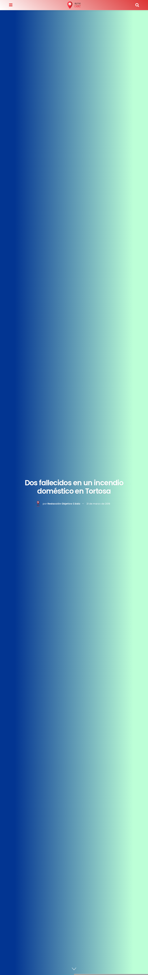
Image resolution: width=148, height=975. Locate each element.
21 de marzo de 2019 (98, 503)
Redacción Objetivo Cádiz (63, 503)
